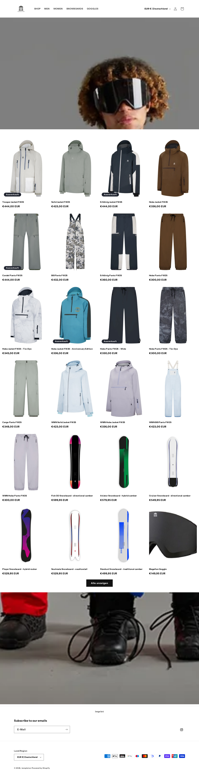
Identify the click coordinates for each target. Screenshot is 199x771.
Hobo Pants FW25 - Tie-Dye (163, 349)
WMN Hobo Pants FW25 (14, 495)
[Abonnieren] (66, 729)
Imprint (99, 711)
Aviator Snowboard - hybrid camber (118, 495)
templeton (26, 768)
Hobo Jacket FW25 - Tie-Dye (17, 349)
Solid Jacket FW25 (60, 202)
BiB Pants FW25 (59, 275)
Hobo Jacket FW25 (158, 202)
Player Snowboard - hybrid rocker (19, 569)
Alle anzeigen (99, 583)
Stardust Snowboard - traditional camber (121, 569)
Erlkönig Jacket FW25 (111, 202)
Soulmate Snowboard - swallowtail (69, 569)
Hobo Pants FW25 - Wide (113, 349)
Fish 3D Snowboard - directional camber (72, 495)
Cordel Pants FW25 (12, 275)
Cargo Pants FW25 (12, 422)
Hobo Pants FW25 (158, 275)
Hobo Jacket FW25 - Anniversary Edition (72, 349)
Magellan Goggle (158, 569)
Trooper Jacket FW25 (13, 202)
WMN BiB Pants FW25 (160, 422)
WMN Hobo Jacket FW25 (112, 422)
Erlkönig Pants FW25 (111, 275)
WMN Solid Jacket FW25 (63, 422)
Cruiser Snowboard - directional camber (170, 495)
